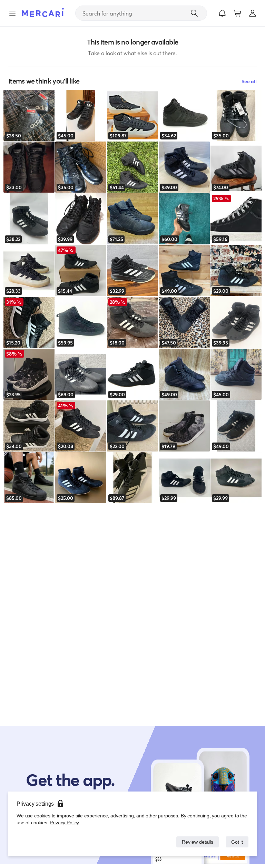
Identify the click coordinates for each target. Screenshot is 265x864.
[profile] (252, 13)
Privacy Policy (63, 822)
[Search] (194, 13)
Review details (195, 841)
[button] (222, 13)
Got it (236, 841)
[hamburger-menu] (12, 13)
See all (249, 81)
